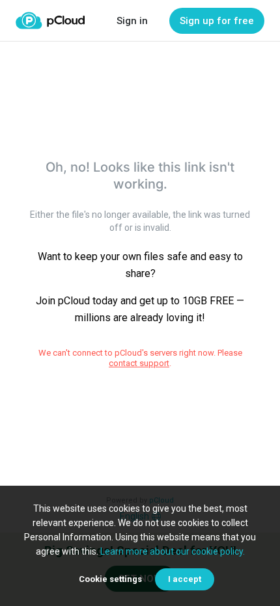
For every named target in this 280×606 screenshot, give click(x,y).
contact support (139, 363)
